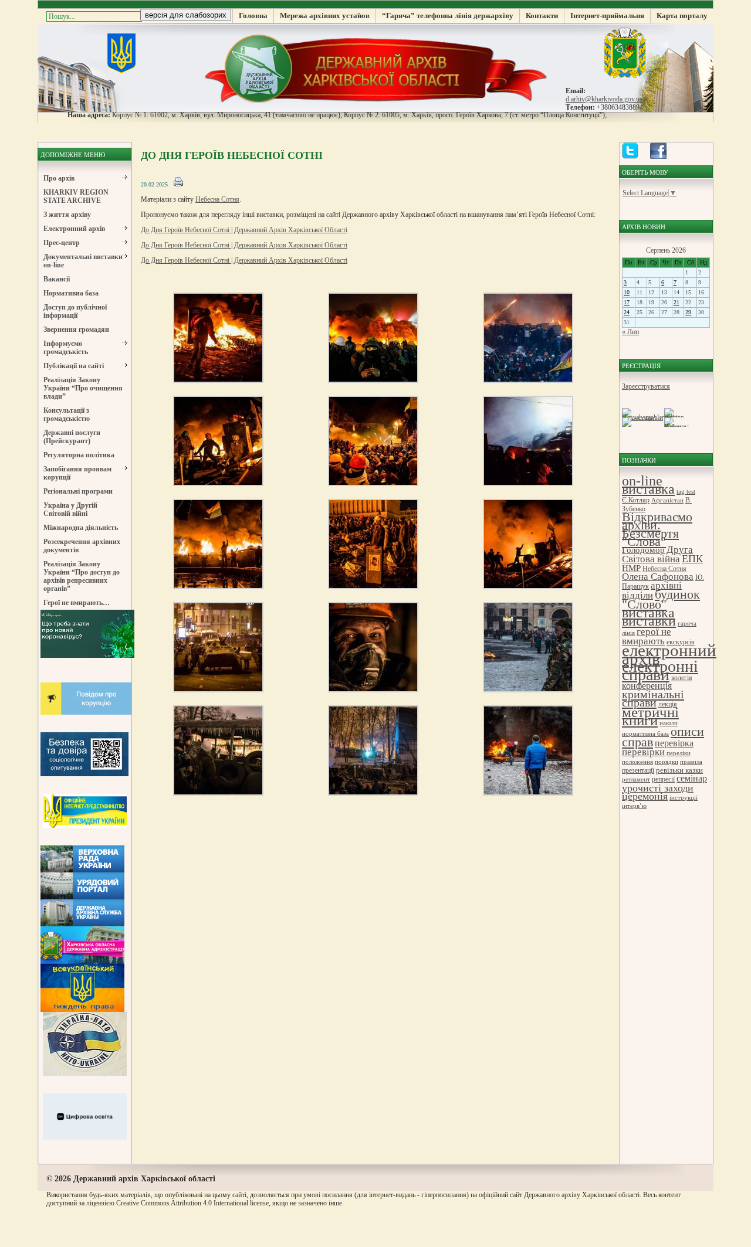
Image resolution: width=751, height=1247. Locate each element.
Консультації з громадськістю (66, 414)
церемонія (645, 796)
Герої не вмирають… (76, 603)
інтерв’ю (634, 806)
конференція (647, 686)
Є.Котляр (635, 500)
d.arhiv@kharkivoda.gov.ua (604, 99)
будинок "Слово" (661, 599)
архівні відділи (652, 590)
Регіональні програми (78, 491)
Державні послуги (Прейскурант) (71, 437)
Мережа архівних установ (325, 15)
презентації (638, 770)
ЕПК (692, 559)
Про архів (59, 178)
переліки (679, 753)
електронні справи (660, 670)
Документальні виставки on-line (83, 261)
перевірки (643, 751)
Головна (253, 15)
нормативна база (645, 733)
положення (637, 762)
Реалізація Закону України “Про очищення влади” (83, 388)
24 (627, 312)
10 (627, 292)
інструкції (683, 797)
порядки (666, 762)
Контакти (542, 15)
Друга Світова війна (657, 554)
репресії (663, 779)
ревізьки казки (679, 770)
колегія (681, 678)
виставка (648, 612)
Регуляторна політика (78, 455)
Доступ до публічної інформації (75, 311)
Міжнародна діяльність (80, 528)
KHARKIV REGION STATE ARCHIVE (76, 196)
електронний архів (669, 654)
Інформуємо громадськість (65, 347)
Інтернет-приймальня (607, 15)
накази (668, 723)
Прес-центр (61, 243)
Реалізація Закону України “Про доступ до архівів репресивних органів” (81, 576)
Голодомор (643, 550)
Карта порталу (682, 15)
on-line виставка (648, 485)
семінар (691, 778)
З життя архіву (67, 214)
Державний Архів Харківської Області (375, 67)
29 (688, 312)
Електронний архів (74, 229)
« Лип (630, 332)
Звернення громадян (76, 329)
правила (691, 762)
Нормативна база (71, 293)
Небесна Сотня (217, 199)
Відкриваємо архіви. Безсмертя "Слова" (657, 529)
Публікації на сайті (73, 366)
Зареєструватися (646, 386)
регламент (636, 779)
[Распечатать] (178, 184)
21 (676, 302)
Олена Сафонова (658, 576)
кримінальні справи (653, 698)
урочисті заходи (658, 788)
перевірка (674, 743)
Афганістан (667, 500)
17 (627, 302)
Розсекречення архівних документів (81, 546)
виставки (649, 620)
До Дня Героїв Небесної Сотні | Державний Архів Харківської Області (244, 230)
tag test (685, 491)
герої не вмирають (646, 636)
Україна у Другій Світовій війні (70, 509)
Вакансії (56, 279)
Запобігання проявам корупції (77, 473)
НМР (631, 568)
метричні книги (650, 716)
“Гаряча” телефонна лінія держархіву (447, 15)
